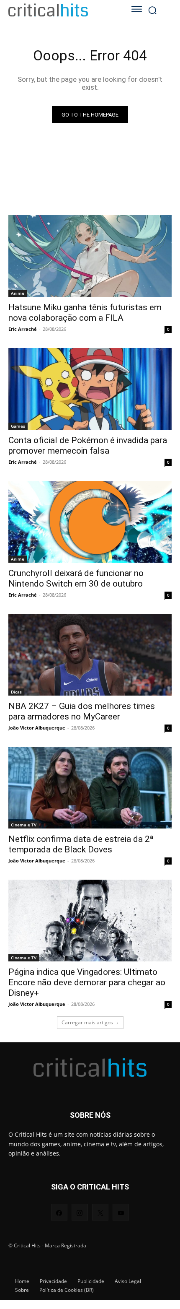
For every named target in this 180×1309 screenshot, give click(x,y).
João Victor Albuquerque (36, 728)
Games (18, 426)
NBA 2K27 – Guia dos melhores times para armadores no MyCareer (81, 711)
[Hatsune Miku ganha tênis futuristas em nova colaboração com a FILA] (90, 256)
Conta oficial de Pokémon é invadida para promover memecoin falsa (87, 445)
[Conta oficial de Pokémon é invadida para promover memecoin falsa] (90, 389)
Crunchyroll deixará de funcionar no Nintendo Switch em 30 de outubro (76, 578)
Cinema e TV (23, 825)
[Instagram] (80, 1212)
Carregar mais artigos (87, 1022)
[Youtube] (121, 1212)
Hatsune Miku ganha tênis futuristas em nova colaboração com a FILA (85, 312)
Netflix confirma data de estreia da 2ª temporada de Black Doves (81, 844)
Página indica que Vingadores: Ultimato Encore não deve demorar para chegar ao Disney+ (86, 982)
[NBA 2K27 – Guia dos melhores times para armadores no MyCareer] (90, 655)
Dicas (16, 692)
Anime (17, 293)
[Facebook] (59, 1212)
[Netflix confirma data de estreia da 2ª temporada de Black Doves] (90, 788)
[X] (100, 1212)
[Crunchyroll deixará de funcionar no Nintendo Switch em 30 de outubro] (90, 522)
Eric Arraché (22, 329)
